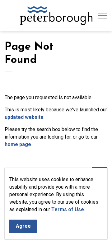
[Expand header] (102, 15)
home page (18, 144)
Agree (23, 226)
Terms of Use (67, 209)
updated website (24, 117)
